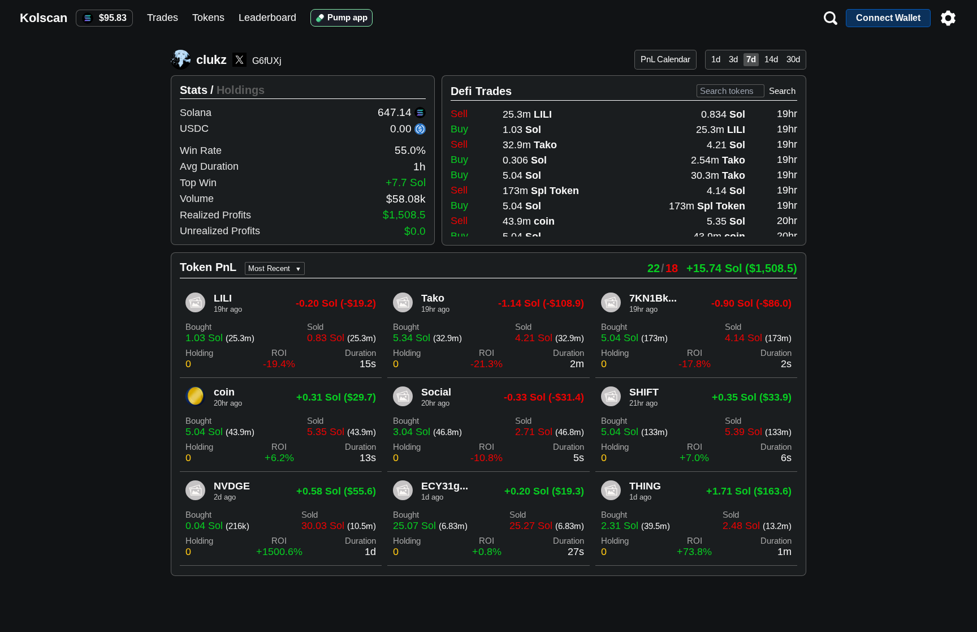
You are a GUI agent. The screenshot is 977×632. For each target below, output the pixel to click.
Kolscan (43, 18)
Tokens (208, 17)
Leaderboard (267, 17)
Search (782, 91)
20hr (787, 220)
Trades (162, 17)
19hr (787, 113)
